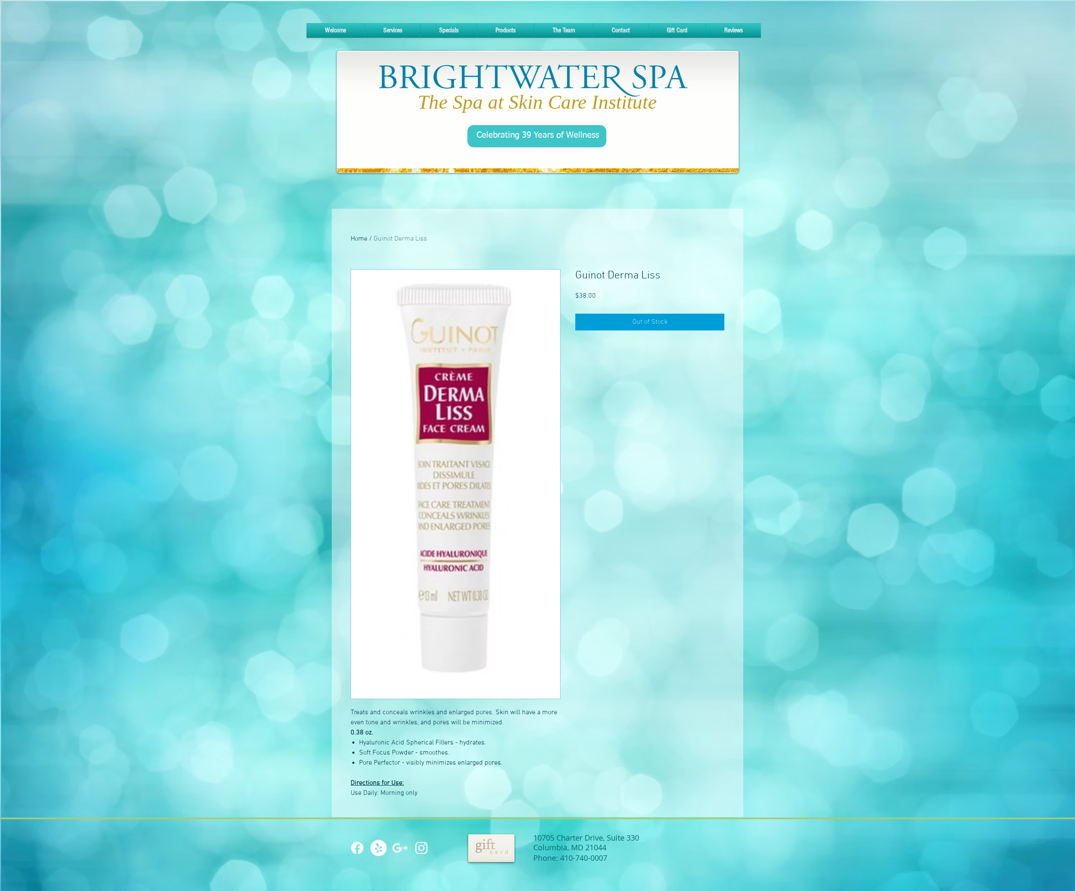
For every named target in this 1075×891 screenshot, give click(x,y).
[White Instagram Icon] (421, 848)
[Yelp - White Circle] (378, 848)
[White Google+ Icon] (400, 848)
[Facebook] (357, 848)
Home (359, 239)
